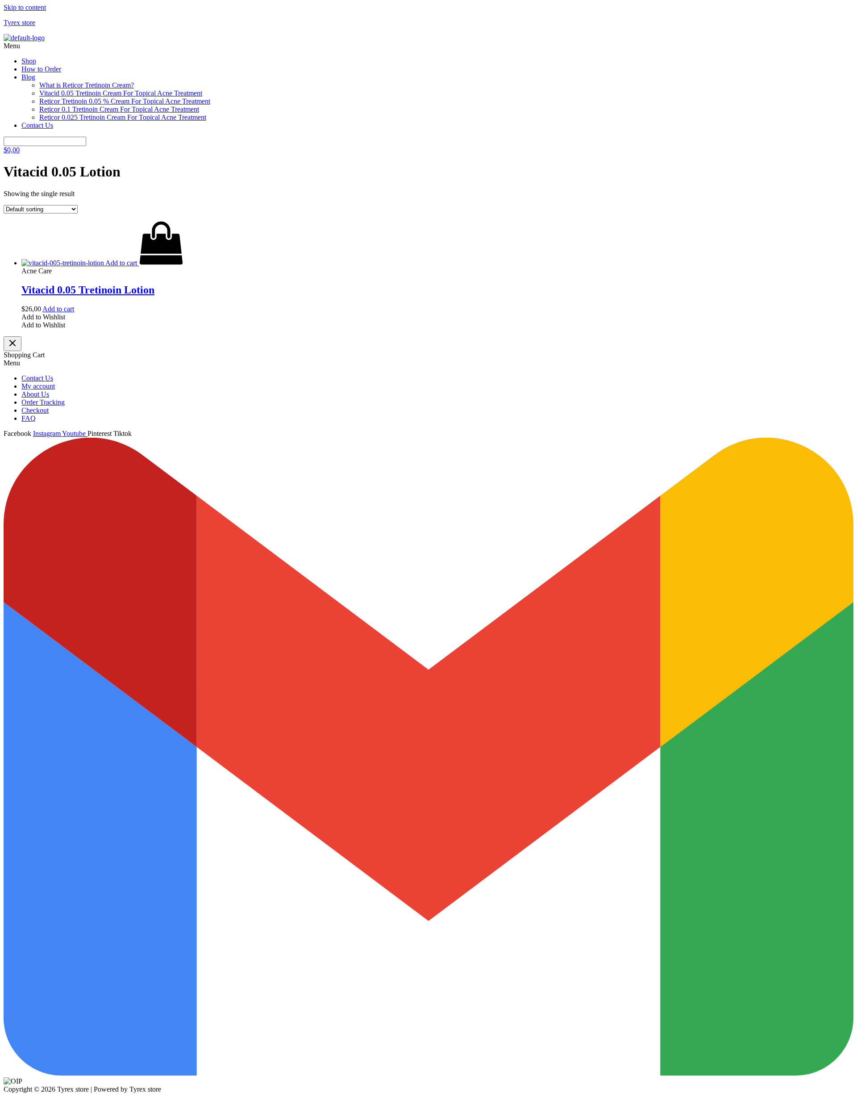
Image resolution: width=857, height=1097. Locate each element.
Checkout (35, 410)
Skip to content (25, 7)
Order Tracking (43, 402)
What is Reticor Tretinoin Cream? (86, 85)
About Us (35, 394)
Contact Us (37, 125)
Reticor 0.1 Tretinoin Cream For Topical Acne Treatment (119, 109)
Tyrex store (19, 22)
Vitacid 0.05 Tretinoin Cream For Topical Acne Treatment (120, 93)
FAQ (28, 418)
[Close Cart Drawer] (12, 343)
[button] (428, 46)
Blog (28, 77)
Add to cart (58, 309)
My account (38, 386)
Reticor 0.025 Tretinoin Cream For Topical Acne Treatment (122, 117)
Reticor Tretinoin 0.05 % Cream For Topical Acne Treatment (124, 101)
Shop (28, 61)
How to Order (41, 69)
